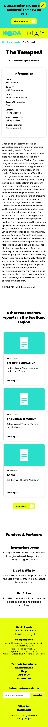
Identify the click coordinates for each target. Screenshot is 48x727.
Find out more (21, 21)
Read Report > (13, 381)
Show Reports (13, 42)
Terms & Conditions (24, 664)
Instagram (24, 709)
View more (20, 506)
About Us (24, 674)
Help (24, 671)
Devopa (27, 718)
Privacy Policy (24, 667)
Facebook (24, 706)
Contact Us (24, 678)
